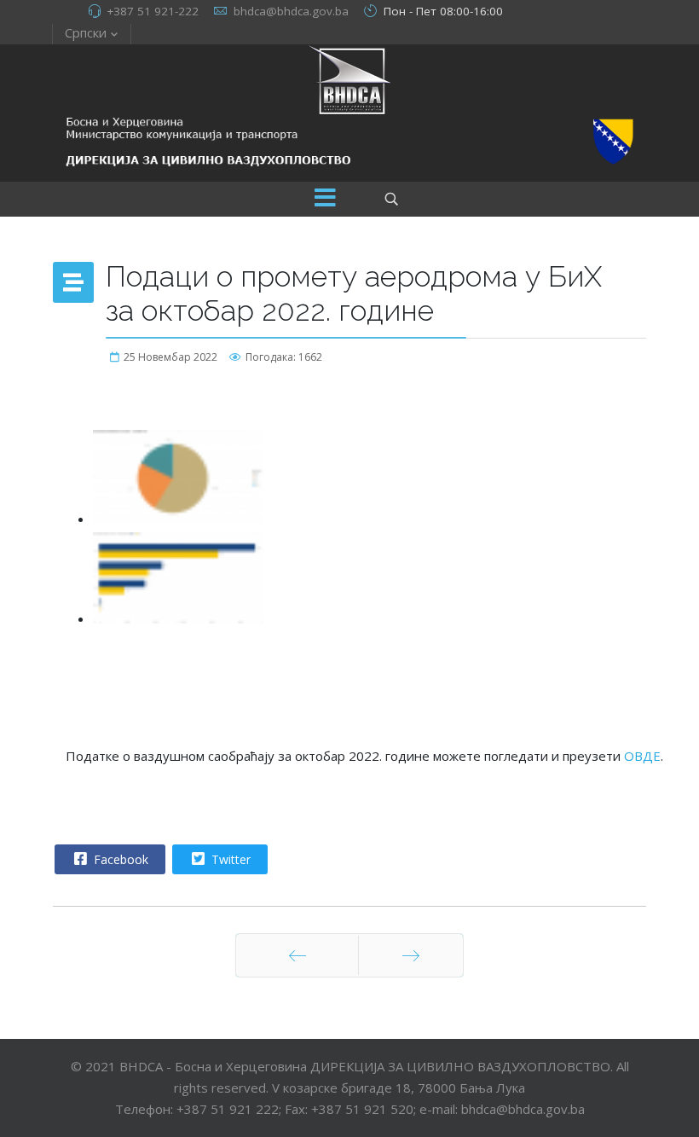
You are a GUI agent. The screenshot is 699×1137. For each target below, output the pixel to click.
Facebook (119, 859)
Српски (86, 32)
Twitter (229, 859)
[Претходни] (297, 955)
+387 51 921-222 (153, 11)
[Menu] (324, 199)
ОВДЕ (642, 755)
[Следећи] (411, 955)
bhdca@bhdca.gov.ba (291, 11)
